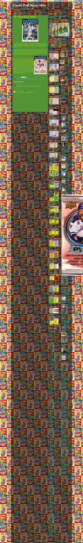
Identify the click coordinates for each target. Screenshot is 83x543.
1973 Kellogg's (52, 449)
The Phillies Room (64, 122)
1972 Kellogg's (52, 446)
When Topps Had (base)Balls (64, 170)
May (52, 345)
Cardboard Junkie (64, 324)
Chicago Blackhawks (64, 385)
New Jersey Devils (63, 430)
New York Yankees (63, 439)
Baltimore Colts (63, 369)
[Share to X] (23, 77)
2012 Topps (51, 530)
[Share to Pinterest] (25, 77)
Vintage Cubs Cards (64, 163)
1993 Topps (51, 511)
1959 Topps (51, 423)
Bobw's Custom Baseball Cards (64, 345)
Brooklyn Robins (63, 380)
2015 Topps (51, 534)
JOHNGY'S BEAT (64, 129)
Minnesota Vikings (63, 425)
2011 (52, 330)
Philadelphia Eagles (63, 444)
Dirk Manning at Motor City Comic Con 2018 (67, 132)
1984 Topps (51, 488)
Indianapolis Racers (63, 412)
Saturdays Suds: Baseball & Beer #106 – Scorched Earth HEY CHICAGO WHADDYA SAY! (65, 313)
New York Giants (63, 431)
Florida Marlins (62, 403)
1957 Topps (51, 418)
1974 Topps (51, 452)
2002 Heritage (51, 515)
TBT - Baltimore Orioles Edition (54, 369)
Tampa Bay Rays (63, 462)
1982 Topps (51, 484)
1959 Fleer (51, 422)
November (54, 382)
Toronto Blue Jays (63, 466)
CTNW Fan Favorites (63, 88)
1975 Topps (51, 456)
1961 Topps (51, 429)
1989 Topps (51, 502)
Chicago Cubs (62, 387)
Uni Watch (63, 316)
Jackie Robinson (20, 68)
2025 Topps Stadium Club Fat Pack (67, 305)
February (53, 340)
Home (30, 113)
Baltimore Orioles (63, 370)
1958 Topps (51, 420)
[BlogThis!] (22, 77)
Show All (68, 361)
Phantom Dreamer (19, 84)
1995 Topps (51, 514)
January (53, 339)
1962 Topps (51, 431)
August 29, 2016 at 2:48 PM (28, 84)
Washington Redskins (64, 472)
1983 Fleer (51, 486)
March (53, 342)
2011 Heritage (51, 526)
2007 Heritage (51, 523)
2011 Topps (51, 528)
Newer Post (16, 113)
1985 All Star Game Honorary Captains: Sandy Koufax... (54, 359)
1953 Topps (51, 408)
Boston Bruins (62, 374)
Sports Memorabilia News (64, 149)
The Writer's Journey (65, 320)
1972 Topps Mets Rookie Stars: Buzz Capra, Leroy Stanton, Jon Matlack (61, 42)
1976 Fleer (51, 457)
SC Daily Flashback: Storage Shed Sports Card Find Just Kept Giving (65, 152)
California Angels (63, 383)
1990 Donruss (51, 503)
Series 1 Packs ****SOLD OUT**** (67, 67)
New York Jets (62, 432)
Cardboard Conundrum (63, 347)
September (54, 379)
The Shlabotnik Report (64, 193)
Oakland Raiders (63, 442)
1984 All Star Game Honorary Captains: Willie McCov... (54, 355)
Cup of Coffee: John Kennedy (67, 145)
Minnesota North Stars (64, 423)
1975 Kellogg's (52, 454)
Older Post (44, 113)
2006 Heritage (51, 521)
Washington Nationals (64, 471)
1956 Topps (51, 416)
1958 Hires (51, 419)
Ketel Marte (16, 45)
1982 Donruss (51, 481)
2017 (52, 384)
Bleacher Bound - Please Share (66, 73)
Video (61, 97)
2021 (52, 391)
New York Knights (63, 434)
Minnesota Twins (63, 424)
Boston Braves (63, 373)
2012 (52, 331)
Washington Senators (64, 473)
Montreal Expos (63, 428)
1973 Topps (51, 450)
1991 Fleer (51, 506)
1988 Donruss (51, 498)
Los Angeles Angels (63, 416)
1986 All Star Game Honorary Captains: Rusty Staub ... (54, 364)
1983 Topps (51, 487)
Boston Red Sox (63, 377)
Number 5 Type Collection (64, 156)
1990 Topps (51, 505)
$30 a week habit (64, 337)
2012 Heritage (51, 529)
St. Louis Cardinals (63, 459)
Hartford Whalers (63, 407)
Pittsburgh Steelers (63, 449)
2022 (52, 392)
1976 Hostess (51, 458)
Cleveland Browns (63, 393)
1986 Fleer (51, 494)
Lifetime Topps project (64, 310)
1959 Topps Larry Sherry (67, 61)
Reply (17, 87)
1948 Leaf (51, 400)
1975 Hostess (51, 453)
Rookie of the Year (63, 87)
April (52, 343)
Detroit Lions (62, 400)
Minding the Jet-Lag (67, 117)
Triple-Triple (53, 352)
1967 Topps (51, 439)
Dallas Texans (62, 398)
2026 (52, 395)
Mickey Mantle (62, 94)
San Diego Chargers (64, 450)
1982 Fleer (51, 483)
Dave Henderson (24, 78)
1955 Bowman (52, 414)
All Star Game (62, 86)
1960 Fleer (51, 425)
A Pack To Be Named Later (65, 303)
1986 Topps (18, 78)
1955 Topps (51, 415)
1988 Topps (51, 499)
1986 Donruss (51, 492)
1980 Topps (51, 476)
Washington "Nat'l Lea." (64, 468)
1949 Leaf (51, 402)
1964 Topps (51, 435)
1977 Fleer (51, 463)
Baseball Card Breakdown (63, 179)
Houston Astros (63, 408)
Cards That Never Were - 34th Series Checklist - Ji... (54, 373)
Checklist (61, 93)
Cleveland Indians (63, 395)
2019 (52, 388)
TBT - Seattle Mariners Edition (54, 350)
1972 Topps (51, 448)
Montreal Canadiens (63, 427)
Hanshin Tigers (63, 406)
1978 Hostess (51, 468)
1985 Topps (51, 491)
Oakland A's (62, 440)
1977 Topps (51, 465)
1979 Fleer (51, 471)
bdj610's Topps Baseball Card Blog (64, 295)
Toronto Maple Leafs (64, 467)
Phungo (62, 142)
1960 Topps (51, 426)
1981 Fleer (51, 479)
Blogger (47, 540)
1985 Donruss (51, 490)
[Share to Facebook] (24, 77)
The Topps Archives (64, 287)
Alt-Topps (62, 91)
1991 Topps (51, 507)
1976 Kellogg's (52, 460)
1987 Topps (51, 496)
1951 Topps (51, 404)
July (52, 348)
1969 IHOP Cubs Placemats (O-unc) (67, 166)
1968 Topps (51, 441)
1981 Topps (51, 480)
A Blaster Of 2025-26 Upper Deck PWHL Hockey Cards (64, 277)
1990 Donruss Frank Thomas (66, 79)
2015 (52, 336)
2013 (52, 333)
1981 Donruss (51, 477)
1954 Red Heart (52, 411)
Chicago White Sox (63, 388)
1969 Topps (51, 442)
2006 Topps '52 (52, 522)
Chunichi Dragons (63, 389)
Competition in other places (67, 138)
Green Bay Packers (63, 404)
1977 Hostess (51, 464)
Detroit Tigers (62, 402)
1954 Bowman (52, 410)
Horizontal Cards (63, 95)
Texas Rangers (63, 464)
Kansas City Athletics (64, 414)
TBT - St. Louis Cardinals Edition (54, 367)
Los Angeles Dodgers (64, 418)
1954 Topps (51, 412)
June (52, 346)
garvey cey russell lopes (64, 331)
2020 (52, 389)
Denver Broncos (63, 399)
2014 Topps (51, 533)
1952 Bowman (52, 406)
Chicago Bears (62, 384)
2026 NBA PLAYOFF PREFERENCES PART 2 (67, 327)
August (53, 378)
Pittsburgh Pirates (63, 447)
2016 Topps (51, 536)
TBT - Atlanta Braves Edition (54, 376)
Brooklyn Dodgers (63, 378)
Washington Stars (63, 476)
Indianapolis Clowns (63, 411)
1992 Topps (51, 510)
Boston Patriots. (63, 376)
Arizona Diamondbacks (64, 365)
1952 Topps (51, 407)
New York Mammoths (64, 435)
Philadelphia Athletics (64, 443)
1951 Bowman (52, 403)
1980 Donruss (51, 473)
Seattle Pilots (62, 455)
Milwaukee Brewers (63, 421)
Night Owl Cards (64, 136)
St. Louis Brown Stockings (64, 457)
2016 (52, 337)
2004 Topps (51, 519)
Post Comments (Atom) (22, 116)
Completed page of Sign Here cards (67, 182)
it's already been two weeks (67, 340)
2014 (52, 334)
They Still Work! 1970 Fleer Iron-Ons (67, 357)
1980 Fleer (51, 475)
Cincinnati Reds (63, 392)
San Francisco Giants (64, 453)
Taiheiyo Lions (62, 460)
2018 (52, 386)
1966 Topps (51, 438)
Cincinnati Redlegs (63, 391)
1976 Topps (51, 461)
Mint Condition (64, 115)
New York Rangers (63, 438)
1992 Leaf (51, 509)
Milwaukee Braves (63, 420)
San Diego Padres (63, 451)
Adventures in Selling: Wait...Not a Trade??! (67, 298)
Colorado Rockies (63, 396)
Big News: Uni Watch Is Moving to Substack (65, 318)
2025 (52, 394)
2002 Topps (51, 517)
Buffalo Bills (62, 381)
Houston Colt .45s (63, 410)
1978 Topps (51, 469)
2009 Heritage (51, 525)
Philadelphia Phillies (63, 446)
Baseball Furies (63, 372)
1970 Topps (51, 444)
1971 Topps (51, 445)
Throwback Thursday (42, 78)
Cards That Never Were (29, 6)
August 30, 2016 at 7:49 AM (31, 91)
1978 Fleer (51, 467)
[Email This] (21, 77)
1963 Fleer (51, 433)
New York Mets (63, 436)
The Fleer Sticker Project (64, 355)
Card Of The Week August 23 (67, 188)
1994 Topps (51, 513)
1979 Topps (51, 472)
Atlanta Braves (62, 368)
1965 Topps (51, 437)
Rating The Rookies (54, 41)
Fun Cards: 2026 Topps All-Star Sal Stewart (65, 322)
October (53, 381)
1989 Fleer (51, 500)
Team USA (62, 463)
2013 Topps (51, 532)
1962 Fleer (51, 430)
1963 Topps (51, 434)
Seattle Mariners (35, 78)
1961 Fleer (51, 427)
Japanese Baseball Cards (64, 186)
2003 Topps (51, 518)
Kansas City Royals (63, 415)
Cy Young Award (63, 98)
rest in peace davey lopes (67, 334)
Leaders (61, 90)
